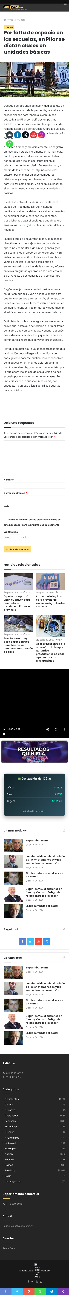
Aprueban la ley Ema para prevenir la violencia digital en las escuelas (50, 601)
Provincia (20, 19)
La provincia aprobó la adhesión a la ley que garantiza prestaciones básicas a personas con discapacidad (50, 652)
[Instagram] (46, 941)
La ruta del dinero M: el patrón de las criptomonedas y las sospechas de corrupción (45, 860)
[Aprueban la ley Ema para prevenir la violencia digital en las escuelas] (50, 581)
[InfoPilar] (15, 7)
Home (9, 19)
